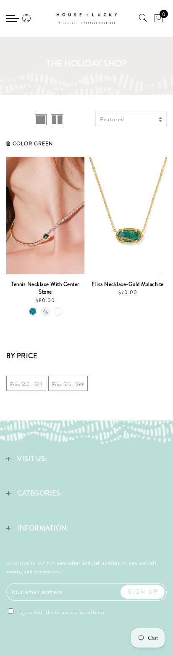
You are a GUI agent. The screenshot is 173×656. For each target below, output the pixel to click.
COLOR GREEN (33, 143)
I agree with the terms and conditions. (60, 612)
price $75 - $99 (68, 384)
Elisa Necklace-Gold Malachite (128, 284)
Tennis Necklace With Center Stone (45, 288)
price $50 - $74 (26, 384)
